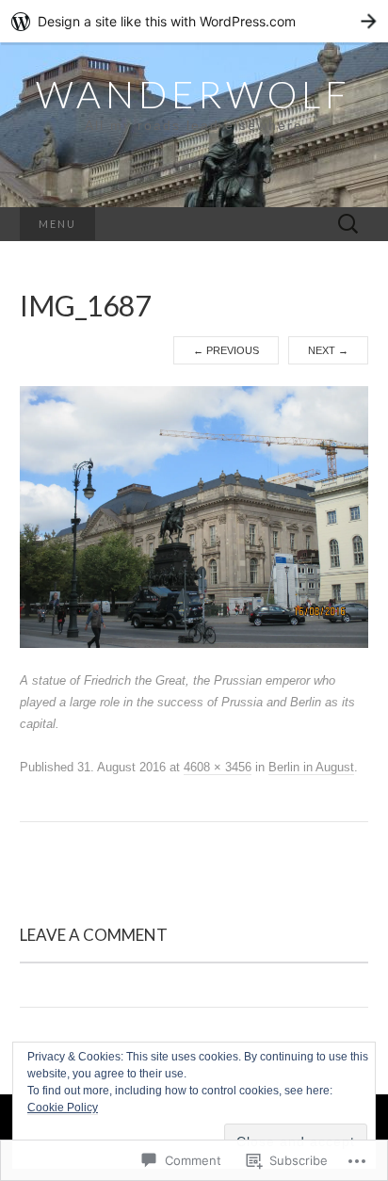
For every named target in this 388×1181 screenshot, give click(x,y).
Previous (226, 350)
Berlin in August (311, 767)
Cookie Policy (62, 1107)
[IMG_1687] (194, 516)
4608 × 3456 (217, 767)
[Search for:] (348, 225)
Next (328, 350)
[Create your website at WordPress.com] (194, 21)
